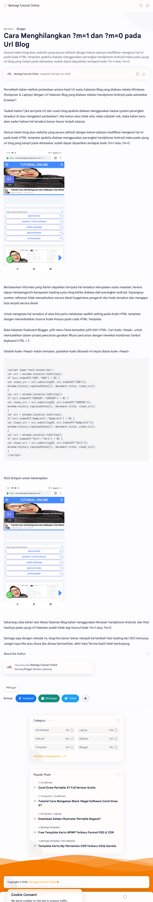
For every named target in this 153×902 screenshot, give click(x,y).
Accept (33, 887)
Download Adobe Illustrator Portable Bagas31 (69, 819)
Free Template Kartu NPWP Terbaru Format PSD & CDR (76, 832)
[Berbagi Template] (50, 827)
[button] (25, 698)
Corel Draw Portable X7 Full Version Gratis (67, 787)
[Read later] (137, 74)
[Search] (141, 5)
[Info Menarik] (68, 840)
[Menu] (76, 897)
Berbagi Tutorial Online (23, 5)
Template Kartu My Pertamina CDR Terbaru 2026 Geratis (77, 846)
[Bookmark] (147, 5)
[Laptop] (58, 813)
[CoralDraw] (46, 782)
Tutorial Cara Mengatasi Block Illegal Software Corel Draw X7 (78, 803)
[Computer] (47, 796)
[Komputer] (47, 813)
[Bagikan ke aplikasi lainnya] (85, 698)
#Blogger (11, 687)
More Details (68, 887)
